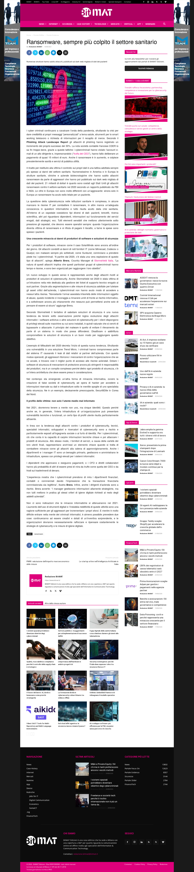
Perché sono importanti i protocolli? (140, 164)
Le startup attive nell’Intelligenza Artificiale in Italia (98, 562)
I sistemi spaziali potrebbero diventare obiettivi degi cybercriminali (38, 633)
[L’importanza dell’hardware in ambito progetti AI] (72, 650)
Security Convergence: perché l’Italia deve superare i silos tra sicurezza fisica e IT (101, 664)
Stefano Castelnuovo (98, 808)
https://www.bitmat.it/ (52, 580)
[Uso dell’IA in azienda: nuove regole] (131, 376)
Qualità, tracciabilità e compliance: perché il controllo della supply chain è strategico (41, 664)
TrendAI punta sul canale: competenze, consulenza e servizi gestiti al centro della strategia (143, 129)
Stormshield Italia (103, 260)
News (41, 24)
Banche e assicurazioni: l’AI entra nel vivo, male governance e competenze (153, 601)
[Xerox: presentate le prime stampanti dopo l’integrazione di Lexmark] (131, 450)
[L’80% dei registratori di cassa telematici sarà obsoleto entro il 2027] (131, 570)
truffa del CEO (81, 153)
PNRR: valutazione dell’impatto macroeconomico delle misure (48, 562)
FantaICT (33, 808)
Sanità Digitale (88, 2)
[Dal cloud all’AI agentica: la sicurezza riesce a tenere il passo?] (72, 711)
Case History (83, 24)
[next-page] (32, 734)
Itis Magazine (65, 2)
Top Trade (45, 2)
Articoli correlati (35, 603)
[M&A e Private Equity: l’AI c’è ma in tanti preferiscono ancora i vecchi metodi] (131, 555)
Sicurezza (67, 24)
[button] (164, 24)
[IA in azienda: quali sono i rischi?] (131, 407)
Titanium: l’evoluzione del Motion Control (143, 197)
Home (29, 35)
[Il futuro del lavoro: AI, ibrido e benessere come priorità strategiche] (41, 680)
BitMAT (29, 2)
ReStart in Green (100, 2)
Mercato (115, 24)
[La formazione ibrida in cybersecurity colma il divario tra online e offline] (72, 680)
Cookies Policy (139, 864)
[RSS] (157, 2)
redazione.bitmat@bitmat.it (85, 854)
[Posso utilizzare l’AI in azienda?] (131, 360)
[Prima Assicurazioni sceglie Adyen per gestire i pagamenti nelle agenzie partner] (131, 586)
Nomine (30, 780)
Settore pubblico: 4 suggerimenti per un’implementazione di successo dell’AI (72, 633)
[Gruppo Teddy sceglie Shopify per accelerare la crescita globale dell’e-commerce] (131, 526)
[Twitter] (161, 2)
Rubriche (31, 792)
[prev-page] (28, 734)
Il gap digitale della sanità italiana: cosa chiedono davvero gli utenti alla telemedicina (104, 633)
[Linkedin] (152, 2)
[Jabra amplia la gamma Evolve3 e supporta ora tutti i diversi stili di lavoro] (131, 434)
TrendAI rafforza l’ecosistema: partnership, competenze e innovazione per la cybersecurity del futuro (145, 90)
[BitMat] (97, 12)
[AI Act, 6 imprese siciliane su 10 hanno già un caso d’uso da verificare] (131, 344)
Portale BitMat (39, 35)
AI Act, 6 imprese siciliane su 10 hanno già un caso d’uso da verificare (152, 342)
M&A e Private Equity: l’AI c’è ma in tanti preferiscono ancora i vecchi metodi (153, 553)
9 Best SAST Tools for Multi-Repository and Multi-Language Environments (39, 726)
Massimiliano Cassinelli (148, 362)
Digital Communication (39, 800)
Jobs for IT (33, 796)
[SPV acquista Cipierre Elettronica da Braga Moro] (131, 318)
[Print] (65, 52)
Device (29, 788)
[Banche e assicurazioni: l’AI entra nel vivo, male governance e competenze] (131, 604)
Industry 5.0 (76, 2)
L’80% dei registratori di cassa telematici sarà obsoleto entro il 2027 (151, 568)
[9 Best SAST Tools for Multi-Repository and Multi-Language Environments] (41, 711)
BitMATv (37, 2)
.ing (28, 812)
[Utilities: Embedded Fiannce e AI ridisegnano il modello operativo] (104, 680)
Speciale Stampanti (115, 2)
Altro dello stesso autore (55, 603)
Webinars (150, 24)
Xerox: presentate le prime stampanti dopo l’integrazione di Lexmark (153, 448)
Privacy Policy (152, 864)
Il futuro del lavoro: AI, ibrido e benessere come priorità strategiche (38, 695)
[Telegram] (53, 52)
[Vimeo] (165, 2)
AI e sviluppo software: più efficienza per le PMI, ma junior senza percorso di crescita (101, 726)
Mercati (30, 776)
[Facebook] (144, 2)
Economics (34, 804)
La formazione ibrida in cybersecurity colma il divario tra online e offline (71, 695)
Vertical (128, 24)
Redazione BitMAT (35, 47)
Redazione (163, 864)
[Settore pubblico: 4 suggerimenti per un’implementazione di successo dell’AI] (72, 619)
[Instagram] (148, 2)
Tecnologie (100, 24)
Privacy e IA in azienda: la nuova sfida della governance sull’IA (152, 390)
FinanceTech (32, 816)
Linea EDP (54, 2)
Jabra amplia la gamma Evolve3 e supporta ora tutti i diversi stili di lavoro (153, 432)
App (139, 24)
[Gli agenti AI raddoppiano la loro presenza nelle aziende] (131, 510)
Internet (53, 24)
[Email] (59, 52)
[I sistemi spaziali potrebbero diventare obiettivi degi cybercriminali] (41, 619)
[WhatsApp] (47, 52)
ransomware (38, 534)
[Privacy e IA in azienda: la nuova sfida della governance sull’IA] (131, 392)
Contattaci (127, 2)
